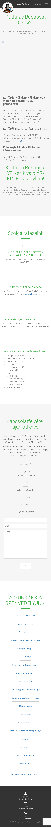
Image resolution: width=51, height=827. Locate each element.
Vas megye (25, 747)
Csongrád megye (25, 649)
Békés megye (25, 632)
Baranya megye (25, 624)
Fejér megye (25, 657)
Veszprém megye (25, 755)
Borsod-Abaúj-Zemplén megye (25, 640)
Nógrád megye (25, 706)
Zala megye (25, 764)
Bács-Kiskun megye (25, 616)
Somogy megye (25, 723)
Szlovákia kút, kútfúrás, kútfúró (25, 774)
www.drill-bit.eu (18, 141)
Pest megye (25, 714)
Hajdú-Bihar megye (25, 673)
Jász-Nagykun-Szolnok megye (25, 690)
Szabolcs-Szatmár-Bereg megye (25, 731)
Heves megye (25, 681)
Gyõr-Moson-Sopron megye (25, 665)
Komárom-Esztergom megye (25, 698)
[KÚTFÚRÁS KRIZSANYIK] (7, 4)
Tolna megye (25, 739)
